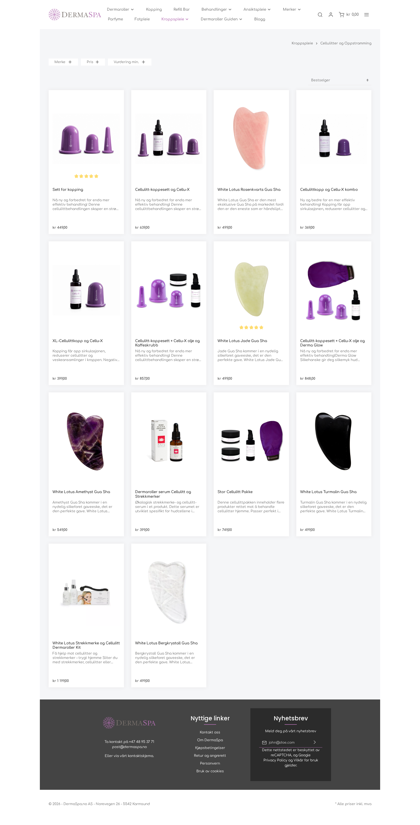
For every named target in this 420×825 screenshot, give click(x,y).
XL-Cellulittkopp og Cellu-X (77, 341)
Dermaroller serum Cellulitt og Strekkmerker (163, 494)
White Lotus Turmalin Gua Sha (328, 492)
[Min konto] (331, 14)
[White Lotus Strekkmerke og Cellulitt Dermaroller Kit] (86, 592)
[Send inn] (314, 743)
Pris (90, 62)
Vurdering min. (126, 62)
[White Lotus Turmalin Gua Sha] (334, 441)
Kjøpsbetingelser (210, 748)
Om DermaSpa (210, 740)
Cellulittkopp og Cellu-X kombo (329, 190)
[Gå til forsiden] (75, 14)
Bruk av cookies (210, 771)
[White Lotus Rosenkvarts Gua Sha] (251, 139)
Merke (59, 62)
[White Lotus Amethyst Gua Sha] (86, 441)
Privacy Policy (275, 760)
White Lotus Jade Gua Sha (242, 341)
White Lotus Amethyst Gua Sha (81, 492)
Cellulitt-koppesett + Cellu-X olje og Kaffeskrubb (167, 343)
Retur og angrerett (210, 756)
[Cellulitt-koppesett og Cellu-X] (169, 139)
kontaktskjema (140, 756)
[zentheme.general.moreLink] (366, 14)
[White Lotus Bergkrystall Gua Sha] (169, 592)
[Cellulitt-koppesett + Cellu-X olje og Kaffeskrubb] (169, 290)
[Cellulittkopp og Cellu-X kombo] (334, 139)
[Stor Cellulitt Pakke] (251, 441)
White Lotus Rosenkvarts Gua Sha (249, 190)
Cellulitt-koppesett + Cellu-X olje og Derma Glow (332, 343)
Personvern (210, 763)
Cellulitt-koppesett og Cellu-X (162, 190)
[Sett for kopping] (86, 139)
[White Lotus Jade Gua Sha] (251, 290)
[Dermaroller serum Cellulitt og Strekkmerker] (169, 441)
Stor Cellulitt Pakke (235, 492)
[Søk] (320, 14)
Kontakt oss (210, 732)
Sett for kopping (67, 190)
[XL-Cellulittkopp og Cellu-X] (86, 290)
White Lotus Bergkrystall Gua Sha (166, 643)
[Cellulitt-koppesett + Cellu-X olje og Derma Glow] (334, 290)
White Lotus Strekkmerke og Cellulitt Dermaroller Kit (86, 645)
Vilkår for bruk (306, 760)
